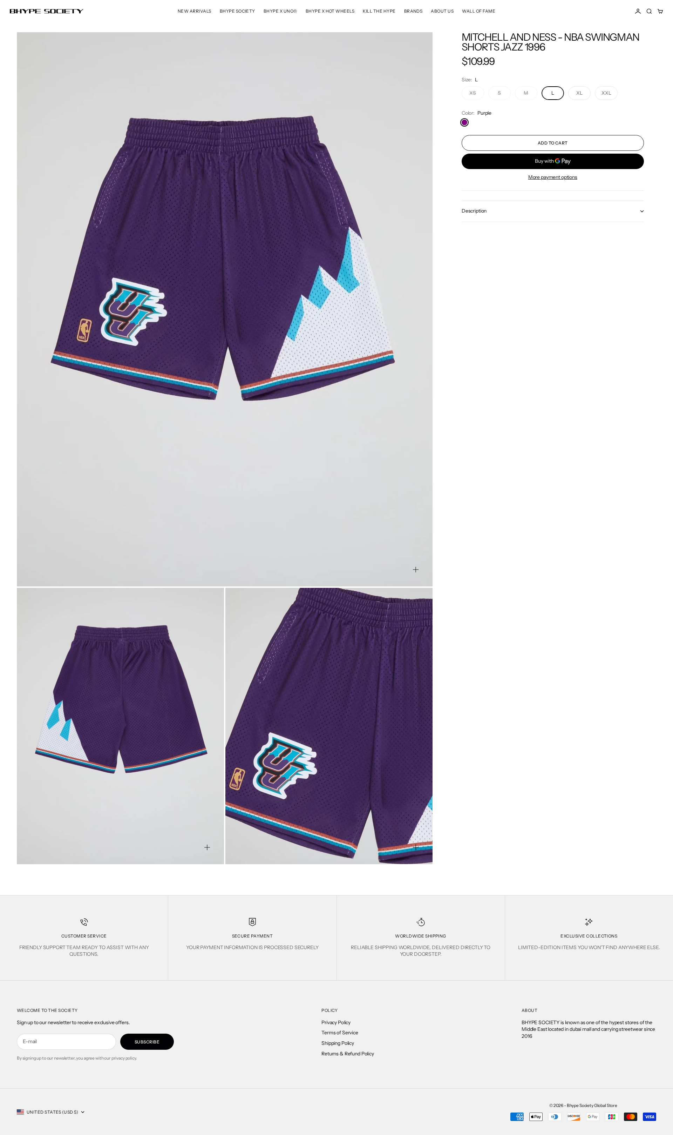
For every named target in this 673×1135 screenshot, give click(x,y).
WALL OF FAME (478, 11)
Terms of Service (339, 1032)
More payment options (552, 177)
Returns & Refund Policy (347, 1053)
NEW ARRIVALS (194, 11)
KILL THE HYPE (379, 11)
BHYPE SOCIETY (237, 11)
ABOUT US (442, 11)
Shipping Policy (337, 1043)
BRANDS (413, 11)
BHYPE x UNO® (280, 11)
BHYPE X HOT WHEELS (330, 11)
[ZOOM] (416, 570)
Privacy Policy (336, 1022)
